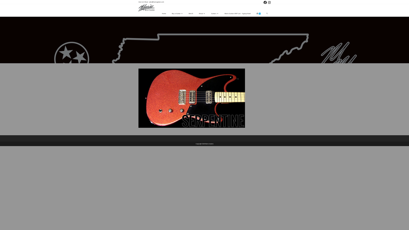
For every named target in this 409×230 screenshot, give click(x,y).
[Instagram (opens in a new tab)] (269, 2)
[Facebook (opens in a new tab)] (265, 2)
